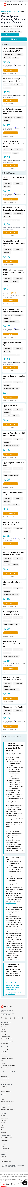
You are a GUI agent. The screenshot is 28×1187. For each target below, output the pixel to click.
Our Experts (3, 1120)
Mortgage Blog (4, 1086)
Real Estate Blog (4, 1049)
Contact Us (16, 959)
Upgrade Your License (5, 1036)
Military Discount (4, 1140)
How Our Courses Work (6, 1056)
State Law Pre (4, 1076)
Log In (2, 1146)
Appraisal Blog (4, 1107)
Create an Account (5, 1148)
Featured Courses (4, 1043)
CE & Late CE (4, 1081)
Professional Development (6, 1038)
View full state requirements (11, 35)
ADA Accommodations (5, 1161)
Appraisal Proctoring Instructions (7, 1109)
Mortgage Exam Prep (5, 1078)
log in (8, 947)
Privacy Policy (14, 1166)
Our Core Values (4, 1118)
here (19, 953)
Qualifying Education (5, 1097)
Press (2, 1125)
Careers (2, 1130)
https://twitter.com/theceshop (19, 1018)
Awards (2, 1127)
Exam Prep (3, 1029)
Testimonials (3, 1060)
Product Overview (4, 1024)
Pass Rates (3, 1063)
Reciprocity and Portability (6, 1068)
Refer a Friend (4, 1151)
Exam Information (11, 989)
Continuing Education (13, 11)
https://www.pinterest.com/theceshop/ (23, 1018)
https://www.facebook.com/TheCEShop (6, 1018)
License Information (11, 983)
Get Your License (4, 1027)
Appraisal (3, 11)
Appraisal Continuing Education (7, 1101)
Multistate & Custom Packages (7, 1041)
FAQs (2, 1159)
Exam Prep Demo (4, 1053)
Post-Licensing (4, 1031)
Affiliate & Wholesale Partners (7, 1138)
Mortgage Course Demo (6, 1091)
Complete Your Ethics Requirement (8, 1065)
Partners (2, 1089)
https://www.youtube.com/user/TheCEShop (11, 1018)
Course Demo (4, 1051)
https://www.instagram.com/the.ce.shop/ (2, 1018)
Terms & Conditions (11, 903)
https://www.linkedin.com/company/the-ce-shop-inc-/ (15, 1018)
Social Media (3, 1132)
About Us (3, 1115)
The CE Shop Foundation (6, 1123)
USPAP (2, 1099)
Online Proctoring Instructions (7, 1058)
